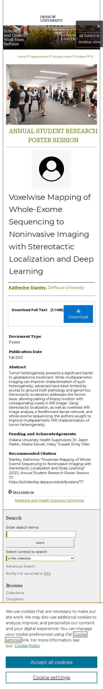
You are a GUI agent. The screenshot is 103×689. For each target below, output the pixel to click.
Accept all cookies (51, 662)
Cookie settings (51, 677)
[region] (51, 645)
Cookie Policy (27, 646)
